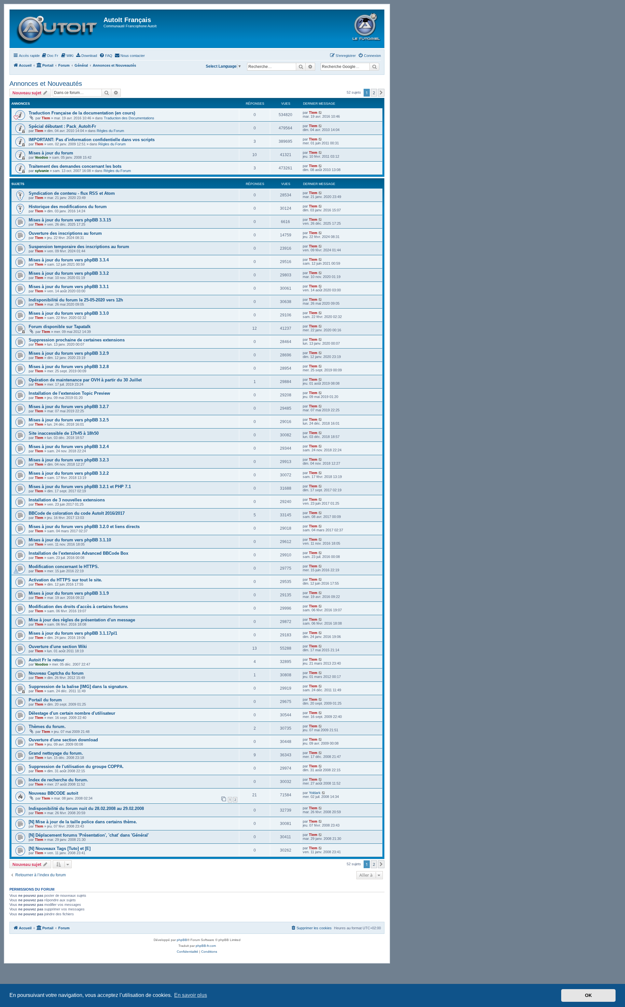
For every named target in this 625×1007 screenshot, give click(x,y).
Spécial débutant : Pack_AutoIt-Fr (62, 126)
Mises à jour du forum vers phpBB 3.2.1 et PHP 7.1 (80, 486)
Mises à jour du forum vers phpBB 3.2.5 (69, 419)
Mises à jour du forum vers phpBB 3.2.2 (69, 473)
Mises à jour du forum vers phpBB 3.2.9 (69, 353)
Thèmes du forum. (47, 726)
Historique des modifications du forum (68, 206)
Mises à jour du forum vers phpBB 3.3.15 (70, 220)
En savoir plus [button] (190, 995)
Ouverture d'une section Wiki (58, 646)
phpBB (182, 940)
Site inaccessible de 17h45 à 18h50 (64, 433)
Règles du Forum (110, 131)
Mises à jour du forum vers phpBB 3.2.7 (69, 406)
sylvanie (42, 171)
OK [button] (588, 995)
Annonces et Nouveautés (45, 83)
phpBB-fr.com (206, 945)
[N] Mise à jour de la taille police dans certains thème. (83, 821)
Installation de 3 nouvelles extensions (67, 499)
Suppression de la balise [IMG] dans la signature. (78, 686)
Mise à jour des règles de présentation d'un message (82, 619)
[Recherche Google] (374, 67)
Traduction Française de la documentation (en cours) (82, 113)
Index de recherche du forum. (58, 779)
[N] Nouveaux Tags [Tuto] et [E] (59, 848)
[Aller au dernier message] (320, 112)
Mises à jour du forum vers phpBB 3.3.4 (69, 260)
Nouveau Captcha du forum (56, 673)
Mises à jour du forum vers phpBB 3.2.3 (69, 459)
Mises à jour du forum (51, 153)
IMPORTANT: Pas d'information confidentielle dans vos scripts (92, 139)
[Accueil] (57, 28)
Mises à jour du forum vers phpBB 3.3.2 (69, 273)
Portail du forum (45, 699)
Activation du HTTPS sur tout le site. (65, 579)
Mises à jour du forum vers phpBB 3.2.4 (69, 446)
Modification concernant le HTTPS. (64, 566)
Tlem (46, 118)
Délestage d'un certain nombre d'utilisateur (72, 713)
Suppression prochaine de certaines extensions (77, 340)
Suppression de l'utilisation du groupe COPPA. (76, 766)
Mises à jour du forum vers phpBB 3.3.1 (69, 286)
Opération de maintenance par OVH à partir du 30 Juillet (85, 380)
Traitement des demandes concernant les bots (75, 166)
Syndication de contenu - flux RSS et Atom (72, 193)
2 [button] (374, 93)
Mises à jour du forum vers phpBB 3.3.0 (69, 313)
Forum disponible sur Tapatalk (59, 326)
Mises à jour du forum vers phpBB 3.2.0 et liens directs (84, 526)
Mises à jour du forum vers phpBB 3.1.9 (69, 593)
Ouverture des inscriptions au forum (65, 233)
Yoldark (315, 793)
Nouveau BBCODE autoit (53, 793)
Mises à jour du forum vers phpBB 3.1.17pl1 (73, 633)
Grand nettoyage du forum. (56, 753)
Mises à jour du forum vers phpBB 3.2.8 (69, 366)
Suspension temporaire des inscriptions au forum (79, 246)
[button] (381, 93)
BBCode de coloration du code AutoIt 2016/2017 (77, 513)
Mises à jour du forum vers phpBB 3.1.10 (70, 539)
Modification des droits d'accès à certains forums (78, 606)
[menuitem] (49, 56)
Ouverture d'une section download (63, 739)
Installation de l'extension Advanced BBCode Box (78, 553)
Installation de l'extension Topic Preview (69, 393)
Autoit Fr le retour (46, 659)
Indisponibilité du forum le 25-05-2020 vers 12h (76, 300)
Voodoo (41, 157)
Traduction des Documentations (129, 118)
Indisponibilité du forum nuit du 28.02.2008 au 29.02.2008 (86, 808)
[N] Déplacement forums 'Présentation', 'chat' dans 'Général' (89, 835)
